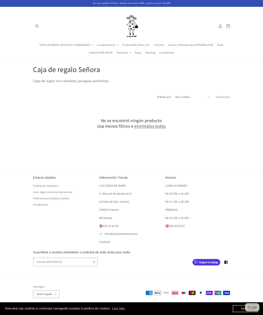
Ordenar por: (164, 97)
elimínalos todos (150, 126)
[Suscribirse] (93, 262)
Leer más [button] (118, 308)
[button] (37, 26)
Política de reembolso (46, 185)
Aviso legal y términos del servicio (52, 192)
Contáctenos (40, 204)
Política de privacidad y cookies (51, 198)
